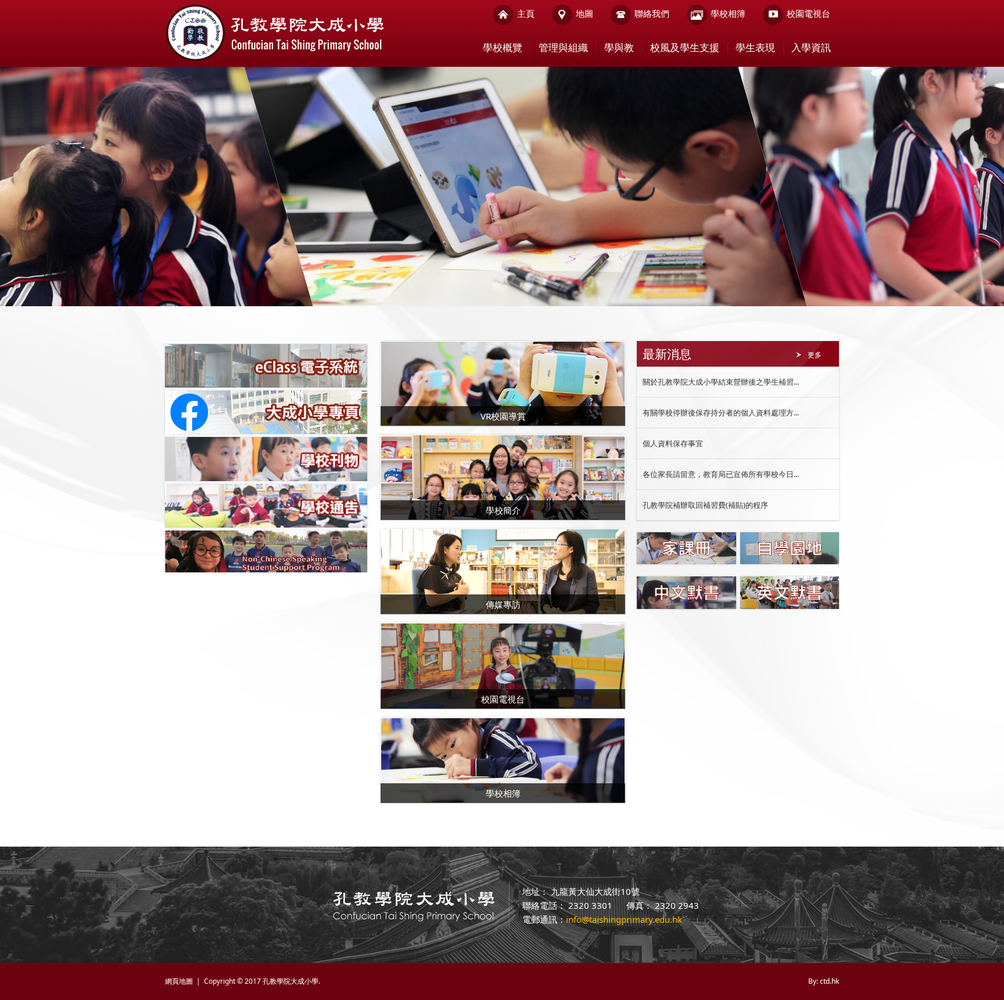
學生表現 (755, 47)
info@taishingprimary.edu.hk (624, 919)
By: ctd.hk (823, 981)
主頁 (526, 13)
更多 (815, 355)
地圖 (584, 13)
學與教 (619, 47)
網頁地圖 (179, 981)
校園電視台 (808, 13)
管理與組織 (563, 47)
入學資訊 (811, 47)
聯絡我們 (651, 13)
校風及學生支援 (684, 47)
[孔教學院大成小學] (275, 59)
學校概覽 (502, 47)
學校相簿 (728, 13)
